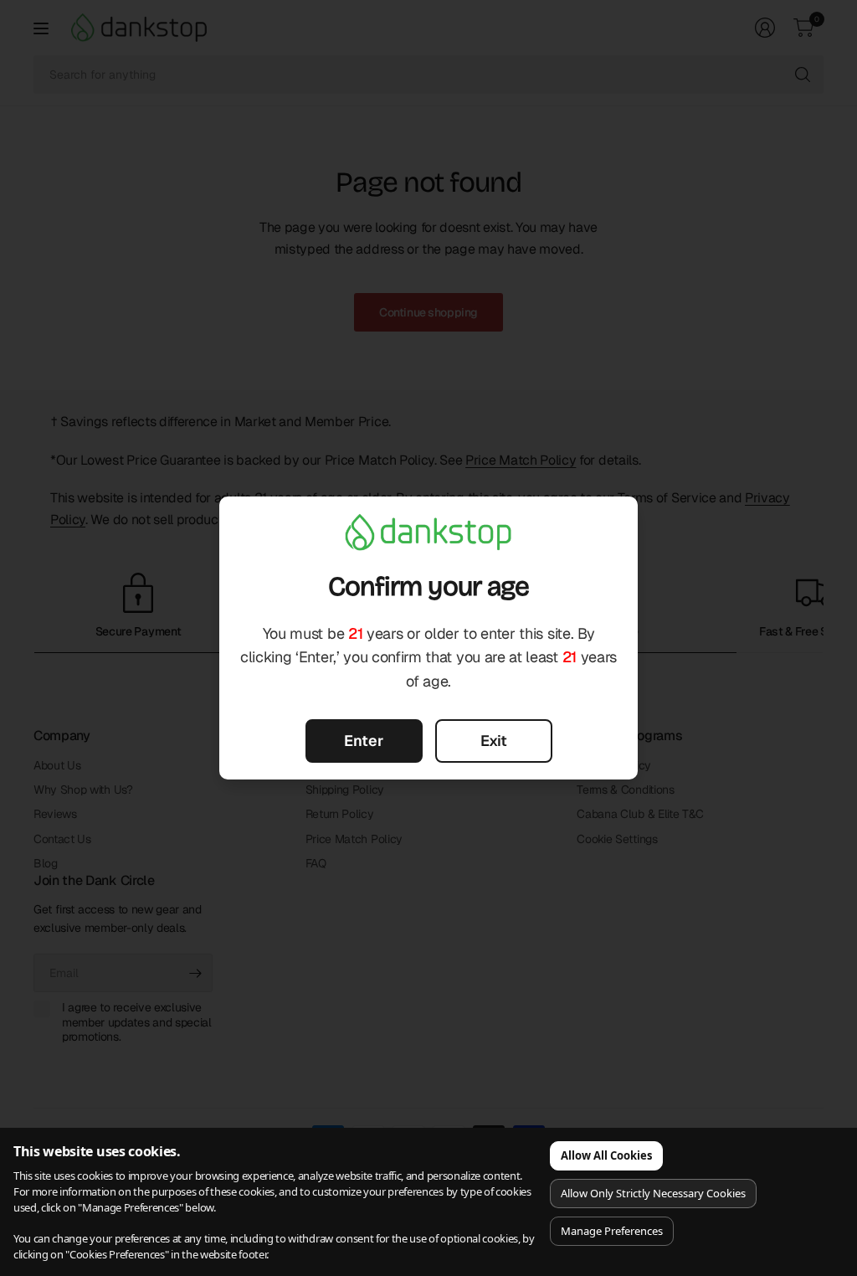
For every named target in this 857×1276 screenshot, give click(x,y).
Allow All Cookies (606, 1155)
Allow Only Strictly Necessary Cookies (653, 1193)
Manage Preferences (612, 1230)
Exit (493, 740)
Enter (363, 740)
